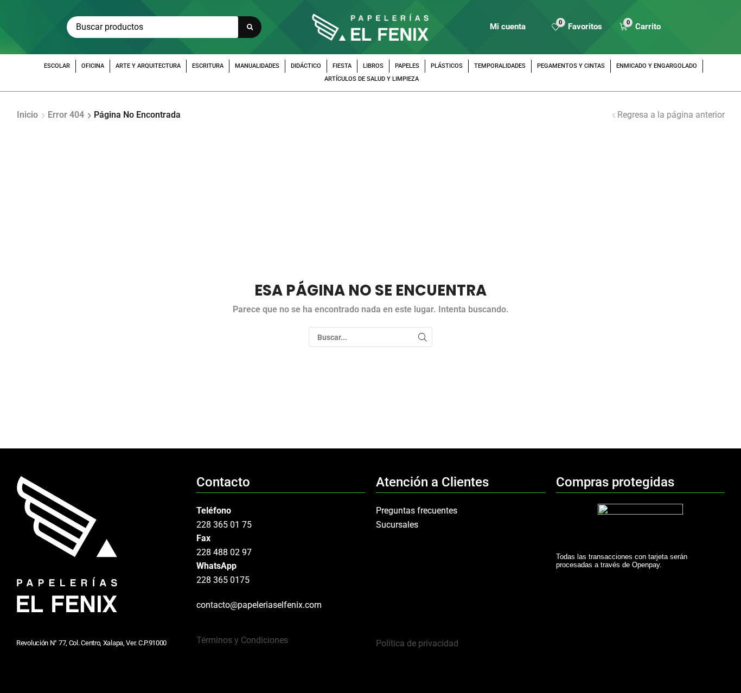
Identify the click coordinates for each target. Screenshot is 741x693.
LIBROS (373, 65)
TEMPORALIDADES (500, 65)
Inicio (27, 115)
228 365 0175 (223, 580)
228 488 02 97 (224, 552)
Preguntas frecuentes (416, 510)
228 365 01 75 (224, 524)
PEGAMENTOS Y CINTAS (571, 65)
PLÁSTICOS (447, 65)
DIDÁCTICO (306, 65)
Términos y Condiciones (242, 640)
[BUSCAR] (422, 337)
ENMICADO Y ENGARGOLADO (656, 65)
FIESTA (342, 65)
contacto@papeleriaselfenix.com (259, 605)
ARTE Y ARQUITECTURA (148, 65)
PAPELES (407, 65)
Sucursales (397, 524)
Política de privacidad (417, 643)
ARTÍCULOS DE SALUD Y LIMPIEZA (371, 78)
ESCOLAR (57, 65)
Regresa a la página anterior (671, 115)
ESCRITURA (207, 65)
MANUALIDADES (257, 65)
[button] (577, 27)
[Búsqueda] (249, 27)
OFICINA (92, 65)
